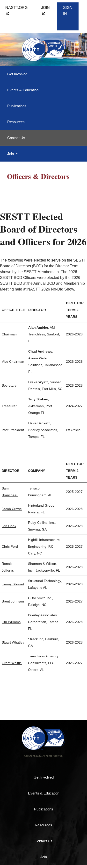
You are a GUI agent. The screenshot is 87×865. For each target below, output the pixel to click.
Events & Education (22, 90)
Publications (16, 106)
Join (10, 154)
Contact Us (16, 138)
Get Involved (17, 74)
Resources (16, 122)
